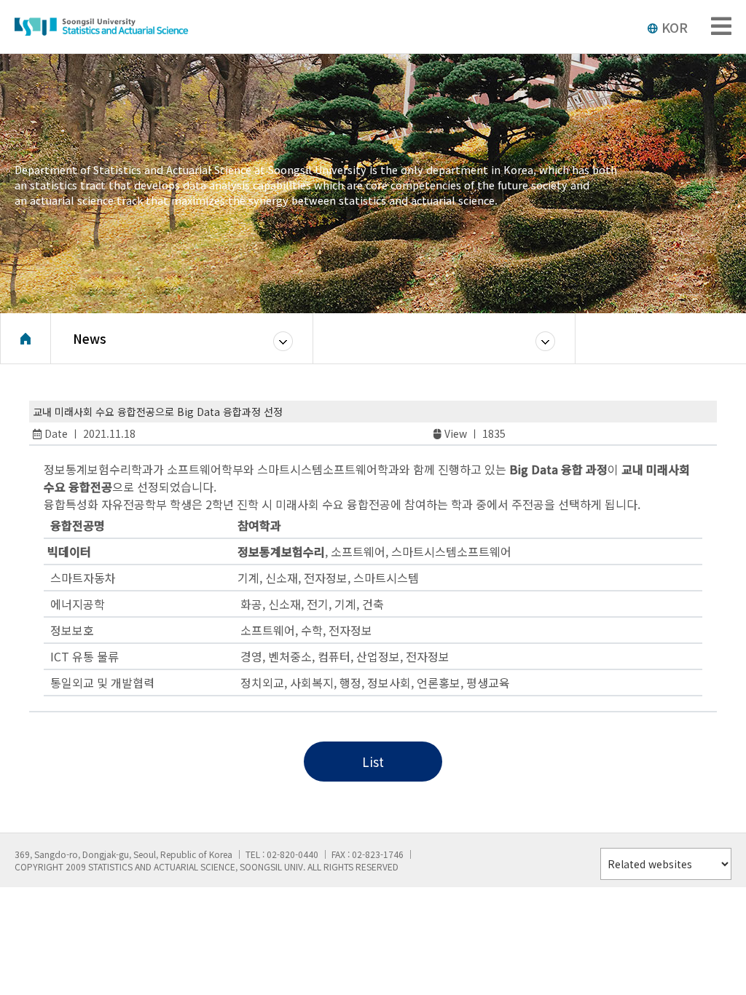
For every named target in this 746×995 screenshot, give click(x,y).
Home (25, 338)
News (89, 338)
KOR (674, 26)
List (373, 761)
